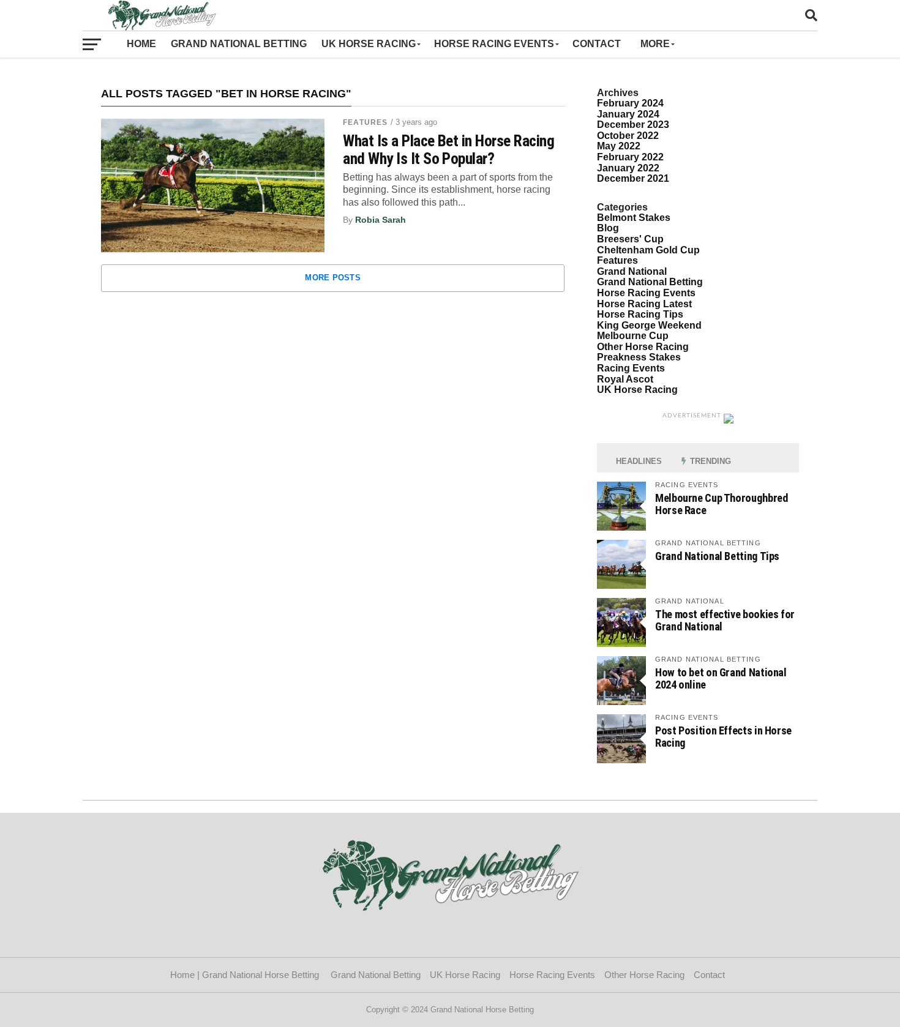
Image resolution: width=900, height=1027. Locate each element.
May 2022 (618, 146)
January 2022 (628, 168)
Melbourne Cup (633, 336)
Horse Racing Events (494, 44)
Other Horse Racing (643, 347)
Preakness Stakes (639, 357)
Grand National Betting (239, 44)
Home (141, 44)
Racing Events (631, 368)
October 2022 (628, 135)
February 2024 (630, 103)
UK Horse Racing (368, 44)
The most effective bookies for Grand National (725, 620)
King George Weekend (649, 325)
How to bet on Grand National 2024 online (721, 678)
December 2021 (633, 178)
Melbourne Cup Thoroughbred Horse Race (721, 504)
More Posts (333, 277)
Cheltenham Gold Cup (648, 250)
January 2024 (628, 114)
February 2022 (630, 157)
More (655, 44)
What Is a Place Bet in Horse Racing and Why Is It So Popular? (448, 149)
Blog (608, 228)
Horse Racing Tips (640, 314)
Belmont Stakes (633, 217)
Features (365, 122)
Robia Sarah (380, 220)
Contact (599, 44)
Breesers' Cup (630, 239)
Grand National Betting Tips (717, 556)
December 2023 (633, 124)
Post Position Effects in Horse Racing (723, 736)
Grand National (632, 271)
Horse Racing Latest (644, 304)
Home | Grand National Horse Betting (245, 974)
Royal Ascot (625, 379)
